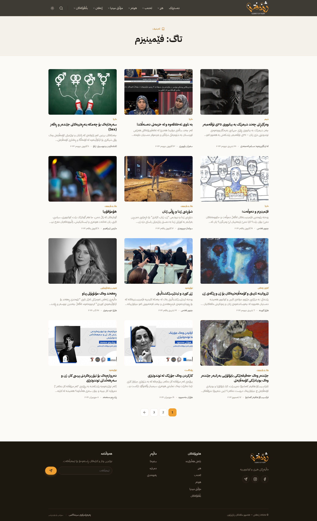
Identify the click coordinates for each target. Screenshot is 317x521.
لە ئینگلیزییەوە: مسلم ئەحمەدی (254, 146)
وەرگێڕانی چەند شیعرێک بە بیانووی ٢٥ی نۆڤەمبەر (236, 124)
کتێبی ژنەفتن (263, 288)
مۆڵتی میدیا (116, 8)
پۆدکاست (189, 370)
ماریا (191, 119)
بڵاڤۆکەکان (82, 8)
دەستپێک (174, 8)
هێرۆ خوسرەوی (110, 310)
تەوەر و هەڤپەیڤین (109, 288)
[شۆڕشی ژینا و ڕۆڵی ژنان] (158, 179)
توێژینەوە (189, 288)
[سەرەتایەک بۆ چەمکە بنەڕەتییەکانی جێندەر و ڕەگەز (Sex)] (82, 92)
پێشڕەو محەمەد (110, 397)
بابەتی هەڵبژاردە (193, 461)
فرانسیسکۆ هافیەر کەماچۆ (257, 397)
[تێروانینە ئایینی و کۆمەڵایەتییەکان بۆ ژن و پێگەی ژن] (234, 261)
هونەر (134, 8)
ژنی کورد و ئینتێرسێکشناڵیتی (174, 293)
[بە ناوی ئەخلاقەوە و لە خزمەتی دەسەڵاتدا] (158, 92)
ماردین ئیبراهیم (110, 228)
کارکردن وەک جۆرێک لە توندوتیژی (170, 375)
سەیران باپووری (186, 146)
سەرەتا (153, 461)
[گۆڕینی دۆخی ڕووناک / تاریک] (52, 8)
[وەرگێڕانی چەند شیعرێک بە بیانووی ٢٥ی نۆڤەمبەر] (234, 92)
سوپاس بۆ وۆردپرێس (55, 515)
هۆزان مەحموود (185, 397)
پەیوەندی (152, 475)
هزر (161, 8)
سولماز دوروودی (185, 228)
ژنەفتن (99, 8)
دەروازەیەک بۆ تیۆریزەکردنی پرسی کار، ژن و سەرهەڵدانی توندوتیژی (89, 378)
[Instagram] (255, 479)
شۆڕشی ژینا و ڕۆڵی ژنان (177, 211)
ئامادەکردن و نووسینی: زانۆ (105, 146)
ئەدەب (148, 8)
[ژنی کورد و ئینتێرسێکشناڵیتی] (158, 261)
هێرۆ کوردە (264, 310)
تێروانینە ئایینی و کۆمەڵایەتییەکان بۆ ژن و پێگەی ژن (235, 293)
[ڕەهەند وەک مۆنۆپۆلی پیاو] (82, 261)
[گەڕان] (61, 8)
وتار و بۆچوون (187, 206)
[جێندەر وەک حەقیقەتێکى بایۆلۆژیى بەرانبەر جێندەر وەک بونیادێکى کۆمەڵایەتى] (234, 343)
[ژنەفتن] (257, 8)
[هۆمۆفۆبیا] (82, 179)
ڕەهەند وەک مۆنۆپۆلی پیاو (99, 293)
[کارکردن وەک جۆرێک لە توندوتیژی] (158, 343)
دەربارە (153, 468)
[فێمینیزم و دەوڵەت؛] (234, 179)
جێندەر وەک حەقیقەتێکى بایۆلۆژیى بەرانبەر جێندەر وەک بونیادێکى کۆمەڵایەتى (235, 378)
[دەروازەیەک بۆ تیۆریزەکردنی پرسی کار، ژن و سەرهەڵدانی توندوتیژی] (82, 343)
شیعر (266, 119)
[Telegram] (246, 479)
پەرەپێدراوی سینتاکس (80, 515)
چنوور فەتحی (263, 228)
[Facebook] (265, 479)
